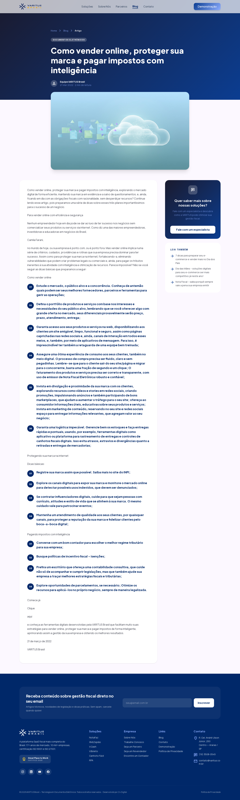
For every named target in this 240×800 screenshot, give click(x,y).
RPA (91, 760)
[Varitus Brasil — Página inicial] (30, 6)
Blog (135, 6)
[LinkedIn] (31, 772)
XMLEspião (95, 742)
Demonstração (207, 6)
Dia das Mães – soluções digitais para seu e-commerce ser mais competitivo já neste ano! (190, 272)
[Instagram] (22, 772)
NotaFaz (93, 737)
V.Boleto (93, 751)
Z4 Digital (122, 792)
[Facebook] (48, 772)
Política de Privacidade (171, 751)
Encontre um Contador (136, 755)
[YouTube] (39, 772)
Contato (148, 6)
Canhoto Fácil (96, 755)
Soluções (87, 6)
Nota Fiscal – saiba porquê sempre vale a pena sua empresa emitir (191, 283)
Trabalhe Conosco (134, 742)
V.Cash (92, 746)
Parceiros (121, 6)
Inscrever (204, 702)
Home (54, 30)
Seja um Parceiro (133, 746)
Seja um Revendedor (135, 751)
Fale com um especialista (193, 229)
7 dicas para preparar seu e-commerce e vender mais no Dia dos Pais (192, 259)
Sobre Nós (104, 6)
